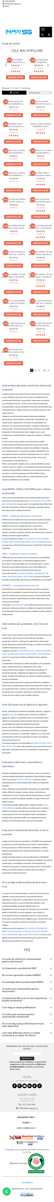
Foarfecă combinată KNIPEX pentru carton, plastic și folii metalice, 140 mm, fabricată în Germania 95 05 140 (13, 200)
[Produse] (43, 30)
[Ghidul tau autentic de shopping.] (27, 1183)
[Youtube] (24, 1086)
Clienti (26, 1122)
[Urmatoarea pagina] (48, 370)
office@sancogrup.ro (12, 4)
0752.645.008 (9, 1)
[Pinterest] (19, 1086)
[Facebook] (14, 1086)
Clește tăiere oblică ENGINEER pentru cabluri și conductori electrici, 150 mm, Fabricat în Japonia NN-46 (40, 174)
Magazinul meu (26, 1117)
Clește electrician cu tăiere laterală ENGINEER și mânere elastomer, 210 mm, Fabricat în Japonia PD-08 (13, 174)
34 (44, 370)
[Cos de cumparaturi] (49, 34)
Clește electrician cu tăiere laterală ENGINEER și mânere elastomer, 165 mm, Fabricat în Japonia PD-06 (13, 151)
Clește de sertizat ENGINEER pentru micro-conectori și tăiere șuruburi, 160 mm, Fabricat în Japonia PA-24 (41, 102)
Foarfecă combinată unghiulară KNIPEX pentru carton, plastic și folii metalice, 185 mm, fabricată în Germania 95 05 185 (40, 200)
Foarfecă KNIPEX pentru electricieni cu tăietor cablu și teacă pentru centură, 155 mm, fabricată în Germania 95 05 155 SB (15, 60)
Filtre (15, 92)
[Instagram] (39, 1086)
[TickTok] (34, 1086)
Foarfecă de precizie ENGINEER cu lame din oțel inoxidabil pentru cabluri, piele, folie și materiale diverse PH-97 (13, 350)
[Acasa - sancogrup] (19, 32)
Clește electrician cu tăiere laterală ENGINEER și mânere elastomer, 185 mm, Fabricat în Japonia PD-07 (40, 151)
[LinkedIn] (29, 1086)
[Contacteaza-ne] (42, 34)
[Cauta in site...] (42, 40)
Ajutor (7, 6)
